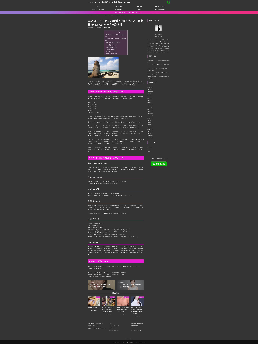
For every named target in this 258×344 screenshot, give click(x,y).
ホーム (110, 323)
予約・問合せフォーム (136, 330)
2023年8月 (149, 122)
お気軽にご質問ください (111, 53)
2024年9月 (149, 93)
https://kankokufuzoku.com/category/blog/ (100, 276)
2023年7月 (149, 124)
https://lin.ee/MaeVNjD (99, 326)
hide (118, 32)
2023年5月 (149, 129)
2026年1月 (149, 87)
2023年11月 (150, 115)
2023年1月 (149, 133)
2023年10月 (150, 118)
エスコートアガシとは (114, 325)
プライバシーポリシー (129, 339)
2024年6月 (149, 100)
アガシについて (111, 49)
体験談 (148, 151)
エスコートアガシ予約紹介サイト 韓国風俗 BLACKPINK (109, 2)
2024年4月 (149, 104)
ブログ (112, 27)
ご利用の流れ (112, 328)
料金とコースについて (114, 330)
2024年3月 (149, 107)
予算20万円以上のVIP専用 (137, 323)
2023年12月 (150, 113)
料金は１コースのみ (112, 44)
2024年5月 (149, 102)
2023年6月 (149, 127)
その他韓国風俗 (134, 325)
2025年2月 (149, 89)
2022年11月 (150, 135)
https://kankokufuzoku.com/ (119, 272)
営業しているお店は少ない (113, 42)
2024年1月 (149, 111)
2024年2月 (149, 109)
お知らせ (107, 27)
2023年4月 (149, 131)
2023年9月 (149, 120)
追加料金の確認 (111, 45)
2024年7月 (149, 98)
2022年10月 (150, 138)
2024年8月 (149, 96)
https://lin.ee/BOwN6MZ (95, 268)
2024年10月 (150, 91)
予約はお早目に (111, 51)
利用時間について (111, 47)
